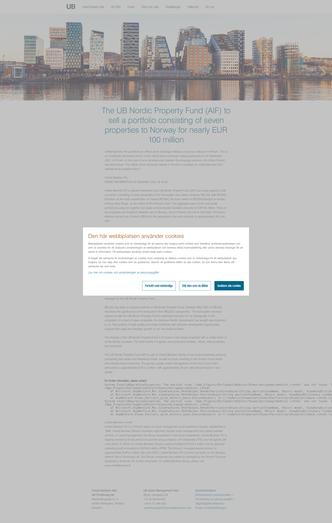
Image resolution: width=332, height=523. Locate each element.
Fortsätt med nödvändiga (159, 285)
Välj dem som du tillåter (195, 285)
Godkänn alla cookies (229, 285)
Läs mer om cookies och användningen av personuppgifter (123, 272)
